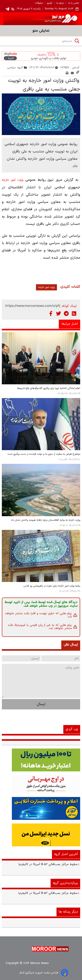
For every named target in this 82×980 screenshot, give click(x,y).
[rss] (13, 9)
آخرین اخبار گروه (66, 854)
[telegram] (7, 9)
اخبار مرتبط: (69, 324)
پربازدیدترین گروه (65, 883)
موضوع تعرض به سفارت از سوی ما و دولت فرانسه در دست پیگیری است (44, 454)
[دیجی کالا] (41, 56)
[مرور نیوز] (41, 18)
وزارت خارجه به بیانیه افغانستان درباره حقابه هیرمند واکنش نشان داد (45, 520)
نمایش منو (41, 30)
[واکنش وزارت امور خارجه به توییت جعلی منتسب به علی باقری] (41, 114)
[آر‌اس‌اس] (74, 313)
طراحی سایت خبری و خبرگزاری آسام (39, 972)
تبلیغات (39, 3)
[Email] (72, 73)
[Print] (67, 73)
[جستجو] (77, 41)
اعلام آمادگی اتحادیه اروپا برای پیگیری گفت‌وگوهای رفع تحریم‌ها (48, 388)
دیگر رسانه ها (68, 911)
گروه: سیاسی (15, 67)
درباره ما (60, 3)
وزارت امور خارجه (12, 180)
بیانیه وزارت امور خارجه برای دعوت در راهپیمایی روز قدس (51, 586)
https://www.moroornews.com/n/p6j (32, 306)
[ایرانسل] (41, 834)
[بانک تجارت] (41, 760)
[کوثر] (41, 808)
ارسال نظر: (71, 644)
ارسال (41, 704)
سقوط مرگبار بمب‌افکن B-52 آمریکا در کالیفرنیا (47, 864)
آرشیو (49, 3)
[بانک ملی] (41, 784)
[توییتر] (58, 313)
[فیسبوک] (50, 313)
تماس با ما (73, 3)
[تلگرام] (66, 313)
